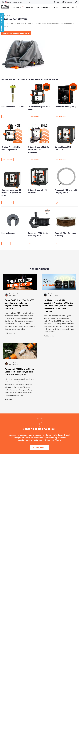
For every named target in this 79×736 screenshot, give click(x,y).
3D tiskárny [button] (18, 7)
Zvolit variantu (34, 117)
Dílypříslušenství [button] (43, 7)
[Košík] (76, 2)
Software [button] (65, 7)
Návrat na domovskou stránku (16, 33)
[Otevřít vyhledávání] (54, 2)
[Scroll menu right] (76, 7)
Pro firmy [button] (56, 7)
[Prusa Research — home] (5, 7)
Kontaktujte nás (39, 447)
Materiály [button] (29, 7)
